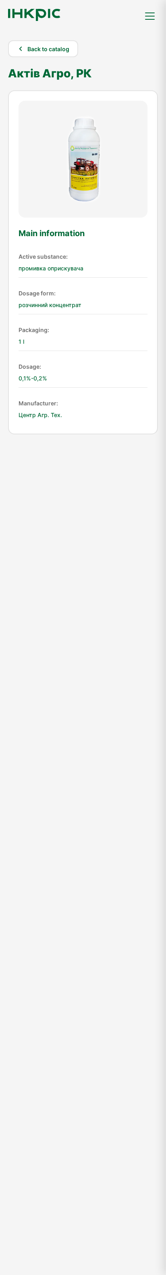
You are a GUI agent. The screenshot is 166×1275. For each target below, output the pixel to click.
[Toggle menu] (150, 16)
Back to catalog (48, 49)
